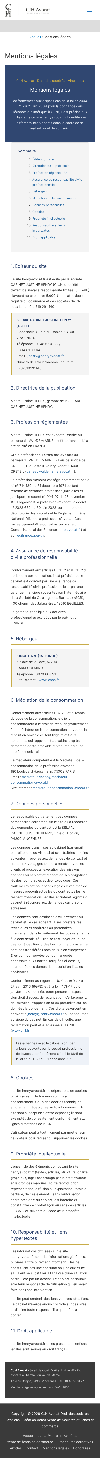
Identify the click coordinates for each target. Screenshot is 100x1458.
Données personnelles (48, 205)
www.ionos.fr (49, 680)
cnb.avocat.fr (70, 530)
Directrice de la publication (51, 166)
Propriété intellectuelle (48, 218)
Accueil (28, 1436)
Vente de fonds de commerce (30, 1442)
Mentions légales (56, 1448)
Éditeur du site (43, 159)
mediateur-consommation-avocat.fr (61, 788)
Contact (32, 1448)
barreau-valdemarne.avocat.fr (50, 471)
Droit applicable (43, 237)
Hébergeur (40, 191)
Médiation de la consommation (54, 198)
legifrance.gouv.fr (30, 535)
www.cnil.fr (20, 1030)
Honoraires (81, 1448)
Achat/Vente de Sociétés (57, 1436)
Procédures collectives (75, 1442)
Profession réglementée (49, 173)
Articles (16, 1448)
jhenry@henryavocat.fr (46, 356)
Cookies (38, 212)
